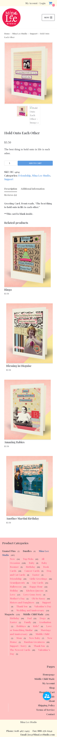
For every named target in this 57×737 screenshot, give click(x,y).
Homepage (49, 674)
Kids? (36, 626)
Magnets (9, 614)
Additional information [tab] (33, 188)
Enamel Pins (9, 551)
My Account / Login (35, 3)
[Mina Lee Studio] (11, 17)
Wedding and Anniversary (30, 610)
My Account (48, 683)
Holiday (14, 590)
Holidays (21, 626)
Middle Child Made (33, 614)
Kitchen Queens (34, 590)
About (51, 700)
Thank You (21, 606)
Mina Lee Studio (19, 33)
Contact (50, 714)
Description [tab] (10, 188)
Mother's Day (17, 598)
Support (33, 33)
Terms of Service (45, 709)
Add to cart (35, 163)
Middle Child (42, 634)
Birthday (30, 566)
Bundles (27, 551)
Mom (19, 638)
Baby (31, 562)
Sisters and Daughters (22, 602)
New (12, 558)
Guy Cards (37, 582)
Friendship (24, 175)
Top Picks (28, 558)
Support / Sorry (18, 645)
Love (12, 594)
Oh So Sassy (38, 598)
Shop (52, 687)
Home (7, 33)
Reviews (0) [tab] (10, 194)
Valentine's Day (43, 606)
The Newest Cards (20, 649)
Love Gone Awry (32, 594)
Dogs (43, 618)
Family (27, 622)
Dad (29, 618)
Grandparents (17, 582)
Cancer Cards (32, 570)
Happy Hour (36, 586)
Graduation (45, 622)
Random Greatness (34, 641)
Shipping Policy (46, 705)
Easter (36, 574)
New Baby (34, 638)
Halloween (15, 586)
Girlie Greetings (38, 578)
